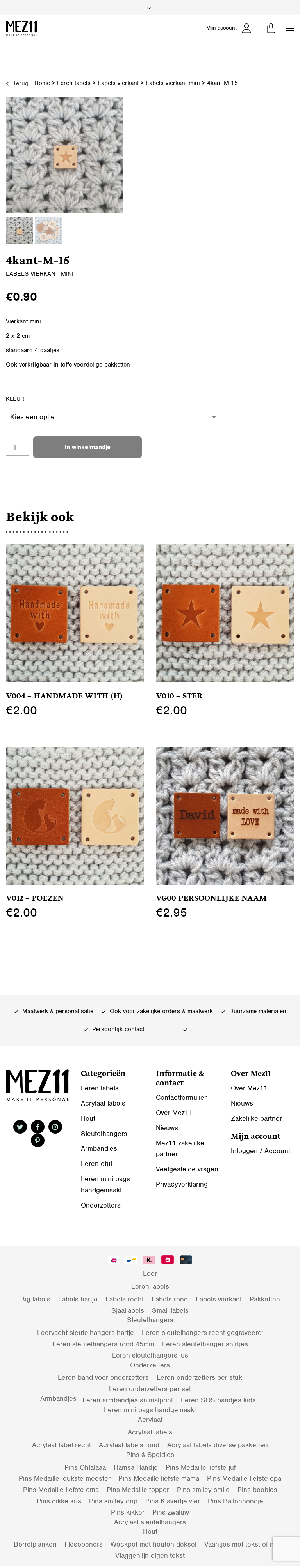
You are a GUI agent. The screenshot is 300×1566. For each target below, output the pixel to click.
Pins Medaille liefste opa (244, 1478)
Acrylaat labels (103, 1103)
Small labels (170, 1310)
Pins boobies (257, 1489)
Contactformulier (181, 1097)
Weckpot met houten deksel (153, 1544)
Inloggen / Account (260, 1150)
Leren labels (74, 83)
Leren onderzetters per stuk (199, 1377)
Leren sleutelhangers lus (150, 1355)
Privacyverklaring (182, 1184)
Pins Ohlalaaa (85, 1467)
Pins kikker (128, 1512)
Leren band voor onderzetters (103, 1377)
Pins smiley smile (203, 1489)
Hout (88, 1118)
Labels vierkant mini (173, 83)
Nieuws (167, 1127)
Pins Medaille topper (138, 1489)
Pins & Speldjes (150, 1454)
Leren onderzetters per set (150, 1388)
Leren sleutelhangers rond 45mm (103, 1344)
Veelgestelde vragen (187, 1169)
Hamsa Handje (136, 1467)
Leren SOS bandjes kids (218, 1400)
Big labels (35, 1299)
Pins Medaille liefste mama (158, 1478)
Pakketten (265, 1299)
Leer (150, 1273)
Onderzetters (101, 1205)
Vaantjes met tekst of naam (245, 1544)
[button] (290, 28)
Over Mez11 (174, 1112)
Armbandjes (99, 1148)
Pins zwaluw (170, 1512)
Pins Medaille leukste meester (65, 1478)
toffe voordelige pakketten (95, 365)
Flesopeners (83, 1544)
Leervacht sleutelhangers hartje (85, 1332)
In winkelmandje (87, 447)
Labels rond (170, 1299)
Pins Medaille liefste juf (201, 1467)
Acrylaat (150, 1419)
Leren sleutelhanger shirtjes (205, 1344)
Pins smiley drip (113, 1501)
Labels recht (124, 1299)
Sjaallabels (127, 1310)
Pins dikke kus (59, 1501)
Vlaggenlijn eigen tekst (150, 1555)
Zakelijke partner (256, 1118)
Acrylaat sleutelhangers (150, 1522)
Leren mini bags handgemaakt (150, 1410)
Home (42, 83)
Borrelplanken (35, 1544)
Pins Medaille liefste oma (61, 1489)
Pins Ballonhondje (235, 1501)
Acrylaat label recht (61, 1445)
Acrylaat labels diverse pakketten (217, 1445)
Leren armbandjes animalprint (127, 1400)
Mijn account (221, 28)
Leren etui (96, 1163)
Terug (20, 83)
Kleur (15, 398)
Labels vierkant (118, 83)
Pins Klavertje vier (172, 1501)
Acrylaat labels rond (129, 1445)
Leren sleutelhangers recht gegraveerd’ (202, 1332)
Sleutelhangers (104, 1133)
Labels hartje (78, 1299)
